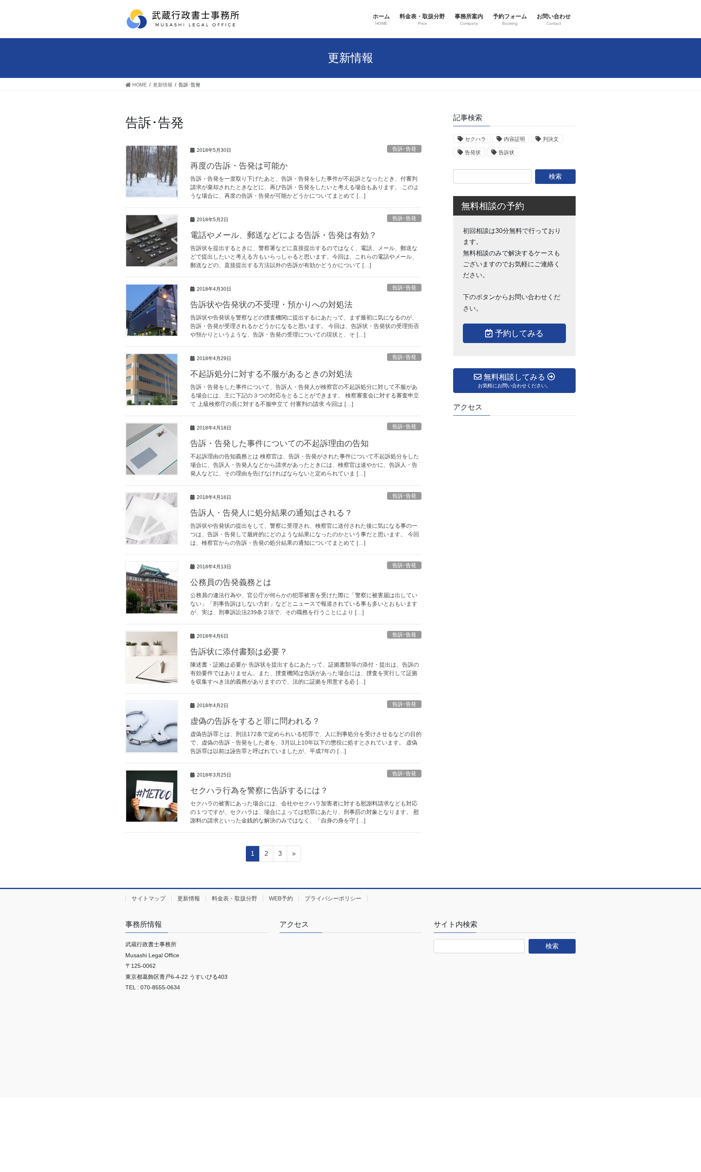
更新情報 (188, 898)
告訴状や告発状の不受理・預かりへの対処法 (271, 304)
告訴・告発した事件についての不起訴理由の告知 (279, 443)
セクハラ (475, 139)
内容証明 (514, 139)
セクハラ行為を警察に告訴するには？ (259, 790)
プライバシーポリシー (333, 898)
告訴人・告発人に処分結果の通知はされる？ (271, 512)
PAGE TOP (677, 1129)
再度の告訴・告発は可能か (239, 165)
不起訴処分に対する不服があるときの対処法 (271, 373)
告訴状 (506, 152)
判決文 (551, 139)
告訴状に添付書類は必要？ (239, 651)
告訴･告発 (404, 149)
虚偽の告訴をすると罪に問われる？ (255, 721)
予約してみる (518, 333)
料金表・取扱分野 (234, 898)
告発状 (473, 152)
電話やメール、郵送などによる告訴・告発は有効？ (283, 235)
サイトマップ (148, 898)
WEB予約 (281, 898)
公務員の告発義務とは (230, 582)
